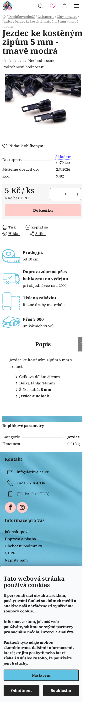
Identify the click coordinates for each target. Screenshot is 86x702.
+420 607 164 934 (31, 482)
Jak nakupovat (18, 531)
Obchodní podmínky (23, 545)
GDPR (10, 553)
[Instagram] (22, 507)
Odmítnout (21, 690)
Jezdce (73, 436)
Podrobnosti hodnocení (23, 66)
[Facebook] (10, 507)
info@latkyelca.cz (33, 471)
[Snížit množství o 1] (53, 194)
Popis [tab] (43, 344)
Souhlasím (61, 690)
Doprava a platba (20, 538)
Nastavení (41, 675)
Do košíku (43, 210)
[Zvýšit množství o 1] (77, 194)
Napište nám (16, 560)
